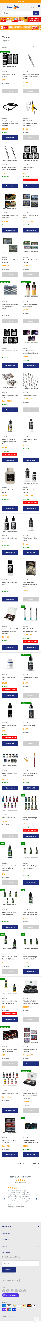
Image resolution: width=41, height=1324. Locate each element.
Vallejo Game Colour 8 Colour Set (9, 1141)
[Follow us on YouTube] (20, 1290)
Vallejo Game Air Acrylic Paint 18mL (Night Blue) (30, 913)
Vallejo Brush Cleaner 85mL (8, 678)
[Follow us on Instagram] (12, 1290)
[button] (4, 1199)
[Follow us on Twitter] (7, 1290)
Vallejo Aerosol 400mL (30, 395)
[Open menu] (3, 7)
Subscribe (8, 1270)
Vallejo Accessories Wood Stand (10, 396)
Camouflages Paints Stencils (8, 75)
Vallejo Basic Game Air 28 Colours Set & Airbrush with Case (10, 631)
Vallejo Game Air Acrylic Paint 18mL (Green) (9, 913)
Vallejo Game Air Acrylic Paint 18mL (30, 819)
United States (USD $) (9, 1280)
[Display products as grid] (34, 47)
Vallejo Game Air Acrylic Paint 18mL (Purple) (9, 958)
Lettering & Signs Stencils (28, 169)
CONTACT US (20, 1)
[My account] (32, 7)
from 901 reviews (20, 1183)
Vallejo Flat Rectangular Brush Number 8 (30, 774)
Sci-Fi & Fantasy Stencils (10, 351)
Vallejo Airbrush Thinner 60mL (9, 583)
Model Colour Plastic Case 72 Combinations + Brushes (10, 306)
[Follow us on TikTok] (24, 1290)
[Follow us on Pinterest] (16, 1290)
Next (34, 1163)
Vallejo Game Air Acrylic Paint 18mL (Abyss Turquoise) (9, 868)
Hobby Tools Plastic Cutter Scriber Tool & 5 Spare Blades (30, 123)
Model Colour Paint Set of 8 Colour (30, 261)
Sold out (10, 91)
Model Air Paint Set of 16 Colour (30, 217)
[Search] (36, 13)
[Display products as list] (38, 47)
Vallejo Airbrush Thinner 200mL (30, 539)
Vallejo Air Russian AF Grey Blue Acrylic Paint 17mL (9, 442)
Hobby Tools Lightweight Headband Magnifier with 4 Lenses (10, 123)
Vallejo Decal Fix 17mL (29, 725)
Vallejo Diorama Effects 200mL (9, 774)
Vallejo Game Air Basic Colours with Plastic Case (30, 1002)
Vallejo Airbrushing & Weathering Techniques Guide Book (30, 584)
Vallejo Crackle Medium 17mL (9, 726)
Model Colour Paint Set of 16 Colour (10, 261)
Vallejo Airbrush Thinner (9, 538)
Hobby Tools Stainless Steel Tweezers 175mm (9, 169)
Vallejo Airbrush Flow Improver (29, 491)
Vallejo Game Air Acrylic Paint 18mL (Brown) (30, 867)
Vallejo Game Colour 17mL (10, 1093)
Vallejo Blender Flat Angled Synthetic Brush (30, 630)
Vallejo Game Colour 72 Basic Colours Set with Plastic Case (30, 1096)
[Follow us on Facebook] (3, 1290)
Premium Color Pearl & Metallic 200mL (30, 305)
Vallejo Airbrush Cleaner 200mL (30, 441)
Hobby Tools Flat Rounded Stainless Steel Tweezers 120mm (31, 76)
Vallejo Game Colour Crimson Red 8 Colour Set (31, 1141)
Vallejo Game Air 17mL (9, 818)
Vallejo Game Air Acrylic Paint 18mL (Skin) (30, 958)
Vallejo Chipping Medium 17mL (30, 678)
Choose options (10, 186)
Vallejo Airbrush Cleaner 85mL (9, 491)
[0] (37, 7)
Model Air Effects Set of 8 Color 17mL (10, 217)
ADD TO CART (10, 138)
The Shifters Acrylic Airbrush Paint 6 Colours (30, 352)
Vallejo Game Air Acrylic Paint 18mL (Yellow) (9, 1002)
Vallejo (4, 71)
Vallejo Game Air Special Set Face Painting (9, 1050)
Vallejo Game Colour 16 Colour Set (30, 1050)
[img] (20, 1180)
